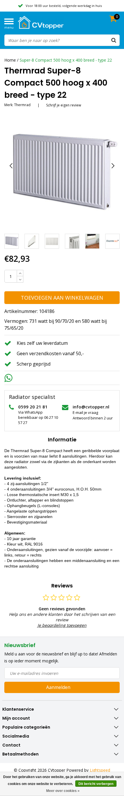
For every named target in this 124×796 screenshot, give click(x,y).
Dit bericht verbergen (95, 784)
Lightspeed (100, 770)
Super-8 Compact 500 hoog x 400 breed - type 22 (66, 60)
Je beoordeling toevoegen (62, 625)
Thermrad (22, 104)
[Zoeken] (113, 40)
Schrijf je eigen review (63, 105)
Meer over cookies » (63, 791)
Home (10, 60)
